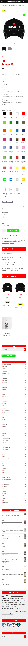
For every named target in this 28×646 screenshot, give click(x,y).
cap (12, 240)
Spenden (5, 486)
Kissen (4, 435)
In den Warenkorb (13, 230)
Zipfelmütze (7, 447)
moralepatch (12, 602)
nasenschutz (5, 604)
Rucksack (5, 472)
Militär (4, 454)
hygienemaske (15, 600)
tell (6, 611)
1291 (3, 596)
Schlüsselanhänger (7, 479)
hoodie (10, 600)
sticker (18, 608)
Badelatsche (5, 385)
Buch (4, 394)
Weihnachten (6, 505)
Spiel (4, 488)
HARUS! (4, 426)
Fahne (4, 403)
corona (10, 598)
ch (18, 240)
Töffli (4, 498)
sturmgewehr (22, 608)
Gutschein (5, 421)
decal (21, 598)
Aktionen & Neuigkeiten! (8, 355)
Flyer (4, 412)
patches (17, 604)
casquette (16, 240)
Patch (4, 461)
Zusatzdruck (7, 449)
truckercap (12, 243)
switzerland (4, 611)
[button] (24, 15)
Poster (4, 465)
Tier (4, 495)
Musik (4, 456)
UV (3, 500)
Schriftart (4, 80)
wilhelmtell (10, 614)
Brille (4, 392)
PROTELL (5, 366)
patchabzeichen (13, 604)
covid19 (18, 598)
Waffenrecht (5, 502)
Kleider (4, 431)
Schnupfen (5, 481)
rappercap (4, 241)
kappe (21, 240)
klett (25, 600)
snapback (4, 243)
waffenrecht (5, 614)
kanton (20, 600)
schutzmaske (9, 606)
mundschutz (18, 602)
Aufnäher (5, 382)
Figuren (4, 408)
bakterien (13, 596)
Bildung (4, 389)
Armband (5, 380)
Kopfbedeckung (11, 5)
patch (9, 604)
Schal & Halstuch (6, 477)
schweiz (14, 606)
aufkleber (7, 596)
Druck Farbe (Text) (6, 110)
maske (8, 602)
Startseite (5, 5)
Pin (3, 463)
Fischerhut (7, 440)
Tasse (4, 493)
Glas (4, 417)
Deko (4, 398)
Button (4, 396)
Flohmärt (5, 371)
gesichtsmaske (5, 600)
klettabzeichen (4, 602)
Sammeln (5, 475)
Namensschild (6, 458)
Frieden (4, 415)
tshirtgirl (21, 611)
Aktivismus (5, 375)
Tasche (4, 491)
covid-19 (14, 598)
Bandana (5, 387)
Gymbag (5, 424)
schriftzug (3, 606)
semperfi (15, 241)
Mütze (6, 445)
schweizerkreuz (9, 241)
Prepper (4, 468)
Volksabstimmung (7, 364)
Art (3, 87)
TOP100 (4, 368)
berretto (9, 240)
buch (20, 596)
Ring (4, 470)
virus (25, 611)
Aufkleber (5, 378)
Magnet (4, 451)
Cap (16, 5)
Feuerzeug (5, 405)
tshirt (17, 611)
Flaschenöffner (6, 410)
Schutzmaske (6, 484)
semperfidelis (21, 241)
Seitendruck (5, 212)
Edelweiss (5, 401)
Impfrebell (5, 428)
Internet (5, 433)
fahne (24, 598)
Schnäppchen (6, 373)
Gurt (4, 419)
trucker (7, 243)
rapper (24, 240)
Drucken (3, 70)
